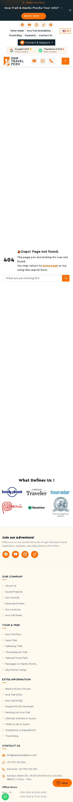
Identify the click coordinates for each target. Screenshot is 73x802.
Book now (32, 16)
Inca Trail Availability (39, 31)
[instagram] (36, 25)
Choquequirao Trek (16, 652)
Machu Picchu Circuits (18, 689)
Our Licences (13, 609)
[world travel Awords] (61, 507)
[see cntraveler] (12, 491)
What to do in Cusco (17, 724)
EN (68, 31)
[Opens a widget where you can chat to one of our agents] (62, 783)
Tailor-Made (17, 31)
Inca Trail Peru (13, 634)
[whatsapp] (5, 796)
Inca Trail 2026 (13, 694)
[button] (65, 61)
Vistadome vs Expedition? (20, 730)
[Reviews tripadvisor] (36, 507)
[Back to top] (67, 791)
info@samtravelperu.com (22, 755)
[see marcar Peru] (12, 507)
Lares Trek (11, 640)
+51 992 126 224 (16, 762)
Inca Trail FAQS (14, 700)
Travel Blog (15, 35)
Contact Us (45, 35)
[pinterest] (51, 25)
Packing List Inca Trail (17, 712)
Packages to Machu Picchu (20, 664)
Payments (30, 35)
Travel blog (11, 736)
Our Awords (12, 597)
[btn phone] (51, 61)
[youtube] (29, 25)
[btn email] (34, 61)
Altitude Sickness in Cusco (20, 718)
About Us (10, 585)
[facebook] (22, 25)
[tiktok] (43, 25)
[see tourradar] (61, 492)
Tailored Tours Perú (16, 658)
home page (50, 265)
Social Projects (14, 591)
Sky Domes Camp (15, 670)
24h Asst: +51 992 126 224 (22, 769)
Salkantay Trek (13, 646)
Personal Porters (14, 603)
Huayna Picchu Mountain (19, 706)
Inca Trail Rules (13, 615)
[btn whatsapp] (43, 61)
